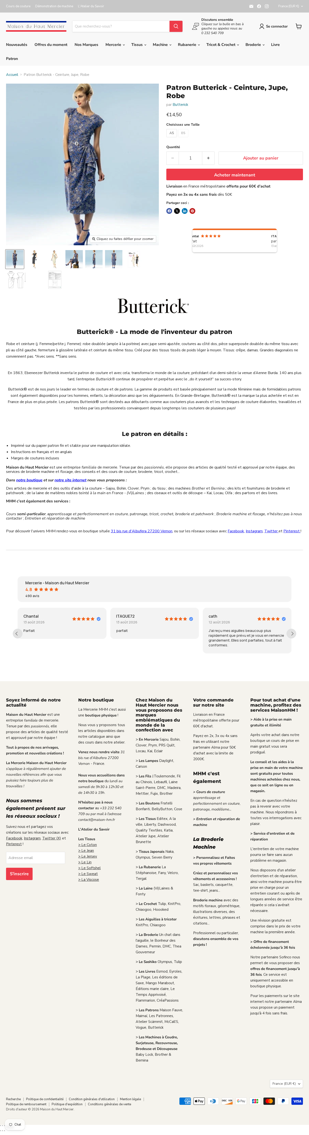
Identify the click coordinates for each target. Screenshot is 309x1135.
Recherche (13, 1099)
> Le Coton (87, 844)
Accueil (12, 74)
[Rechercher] (176, 26)
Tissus (137, 44)
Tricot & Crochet (221, 44)
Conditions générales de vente (109, 1104)
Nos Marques (86, 44)
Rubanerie (187, 44)
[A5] (172, 138)
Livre (275, 44)
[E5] (184, 138)
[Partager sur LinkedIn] (185, 211)
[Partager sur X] (177, 211)
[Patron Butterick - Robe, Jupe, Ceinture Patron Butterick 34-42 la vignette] (133, 259)
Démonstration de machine (54, 6)
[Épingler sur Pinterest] (192, 211)
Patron (12, 58)
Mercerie (113, 44)
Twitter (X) (51, 838)
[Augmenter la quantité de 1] (208, 158)
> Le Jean (86, 850)
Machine (161, 44)
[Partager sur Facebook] (169, 211)
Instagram (254, 531)
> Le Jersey (87, 856)
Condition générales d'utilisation (92, 1099)
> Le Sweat (88, 873)
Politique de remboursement (26, 1104)
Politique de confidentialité (44, 1099)
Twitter (271, 531)
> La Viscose (88, 879)
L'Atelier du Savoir (91, 6)
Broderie (254, 44)
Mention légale (130, 1099)
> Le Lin (84, 862)
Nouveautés (16, 44)
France (288, 6)
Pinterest (292, 531)
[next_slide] (291, 633)
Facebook (236, 531)
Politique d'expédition (67, 1104)
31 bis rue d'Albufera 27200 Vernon (141, 531)
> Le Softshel (89, 868)
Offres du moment (51, 44)
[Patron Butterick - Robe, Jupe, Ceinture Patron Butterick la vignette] (15, 259)
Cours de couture (18, 6)
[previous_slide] (17, 633)
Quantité (173, 147)
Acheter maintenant (234, 175)
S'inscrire (19, 874)
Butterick (180, 104)
